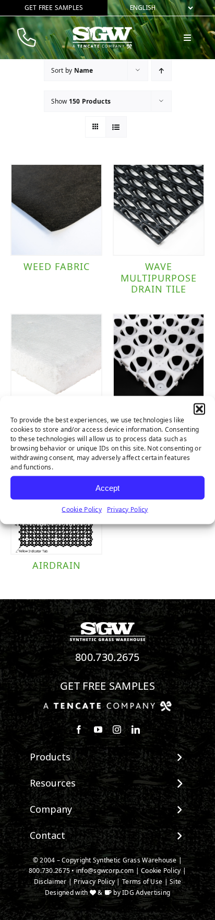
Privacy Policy (127, 509)
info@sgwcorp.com (105, 870)
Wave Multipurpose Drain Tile (159, 277)
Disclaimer (50, 881)
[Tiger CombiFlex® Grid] (159, 359)
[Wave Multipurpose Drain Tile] (159, 210)
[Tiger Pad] (56, 359)
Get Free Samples (107, 686)
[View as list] (116, 127)
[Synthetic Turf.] (107, 625)
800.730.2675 (107, 657)
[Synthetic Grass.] (107, 705)
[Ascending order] (161, 70)
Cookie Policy (82, 509)
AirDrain (56, 565)
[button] (199, 409)
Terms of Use (142, 881)
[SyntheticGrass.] (102, 30)
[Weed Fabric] (56, 210)
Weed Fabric (56, 266)
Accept (107, 487)
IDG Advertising (146, 892)
